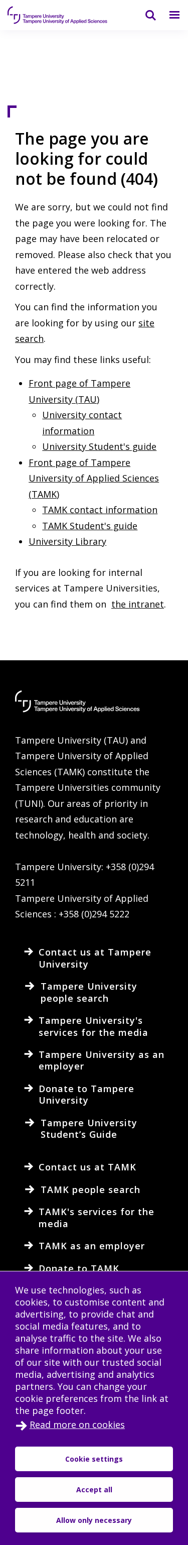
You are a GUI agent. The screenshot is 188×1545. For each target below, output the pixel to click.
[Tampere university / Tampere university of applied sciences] (58, 15)
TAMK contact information (99, 510)
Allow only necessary (94, 1520)
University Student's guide (99, 446)
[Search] (144, 15)
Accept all (94, 1489)
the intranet (137, 604)
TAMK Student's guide (89, 526)
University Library (67, 541)
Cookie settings (94, 1459)
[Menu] (168, 15)
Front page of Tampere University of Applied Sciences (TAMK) (94, 478)
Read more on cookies (77, 1424)
